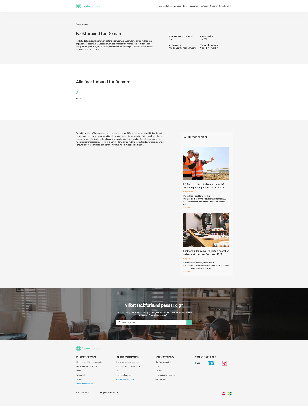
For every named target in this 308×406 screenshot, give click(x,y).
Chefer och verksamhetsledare (128, 362)
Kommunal (80, 375)
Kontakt (158, 371)
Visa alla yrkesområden (125, 379)
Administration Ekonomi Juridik (128, 366)
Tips (185, 6)
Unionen (79, 379)
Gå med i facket (224, 6)
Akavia (78, 99)
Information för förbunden (165, 375)
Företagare (204, 6)
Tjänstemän (193, 6)
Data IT (119, 371)
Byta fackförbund (165, 6)
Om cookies (160, 379)
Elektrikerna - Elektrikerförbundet (89, 362)
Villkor (157, 366)
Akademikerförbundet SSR (86, 366)
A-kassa (177, 6)
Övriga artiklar (188, 192)
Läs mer (186, 207)
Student (213, 6)
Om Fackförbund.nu (163, 362)
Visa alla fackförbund (84, 384)
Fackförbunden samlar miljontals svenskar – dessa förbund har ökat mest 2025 (206, 253)
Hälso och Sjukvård (123, 375)
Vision (78, 371)
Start (78, 24)
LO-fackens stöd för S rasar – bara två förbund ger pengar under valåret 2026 (204, 186)
